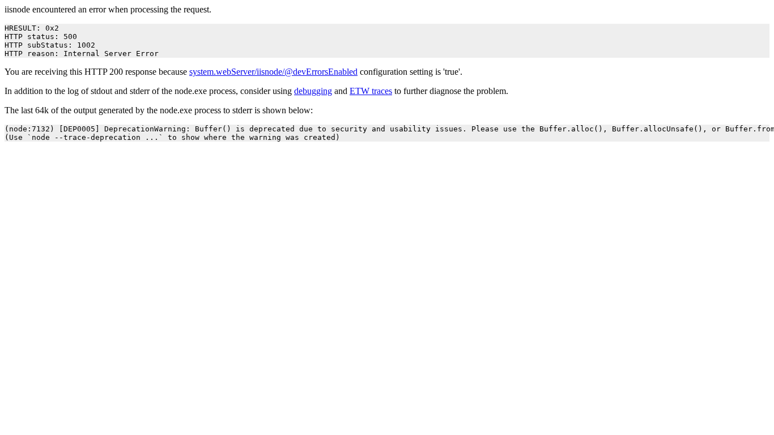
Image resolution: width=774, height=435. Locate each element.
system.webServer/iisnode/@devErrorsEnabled (273, 71)
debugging (313, 91)
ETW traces (371, 91)
